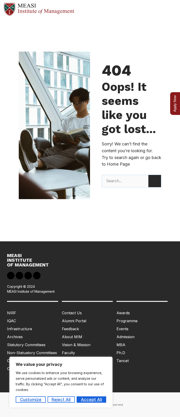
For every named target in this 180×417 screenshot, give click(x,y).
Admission (125, 336)
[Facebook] (11, 275)
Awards (123, 313)
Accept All (91, 399)
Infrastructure (19, 328)
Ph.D (120, 352)
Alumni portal (74, 320)
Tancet (122, 360)
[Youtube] (28, 275)
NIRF (11, 313)
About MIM (72, 336)
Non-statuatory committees (32, 352)
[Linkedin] (19, 275)
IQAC (11, 320)
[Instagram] (37, 275)
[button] (172, 9)
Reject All (61, 399)
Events (122, 328)
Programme (127, 320)
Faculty (68, 352)
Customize (30, 399)
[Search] (154, 181)
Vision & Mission (76, 344)
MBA (120, 344)
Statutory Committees (26, 344)
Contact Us (72, 313)
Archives (15, 336)
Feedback (70, 328)
